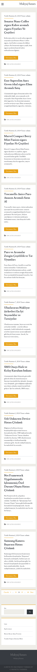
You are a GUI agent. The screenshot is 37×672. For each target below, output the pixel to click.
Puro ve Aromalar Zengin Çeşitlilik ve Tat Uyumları (18, 256)
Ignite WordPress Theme (17, 667)
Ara (5, 608)
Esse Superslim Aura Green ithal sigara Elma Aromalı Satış (18, 84)
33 (16, 592)
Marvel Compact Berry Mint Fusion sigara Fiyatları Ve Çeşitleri (17, 139)
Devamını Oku (12, 58)
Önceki (6, 592)
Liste (5, 624)
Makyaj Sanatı (27, 4)
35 (22, 592)
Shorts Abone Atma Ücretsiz (12, 634)
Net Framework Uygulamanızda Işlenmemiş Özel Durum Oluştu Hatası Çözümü (17, 483)
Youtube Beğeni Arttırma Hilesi (13, 639)
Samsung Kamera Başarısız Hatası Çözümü (14, 544)
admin (28, 16)
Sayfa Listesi (8, 629)
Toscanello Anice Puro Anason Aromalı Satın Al (17, 197)
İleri (31, 592)
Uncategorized (14, 64)
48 (28, 592)
